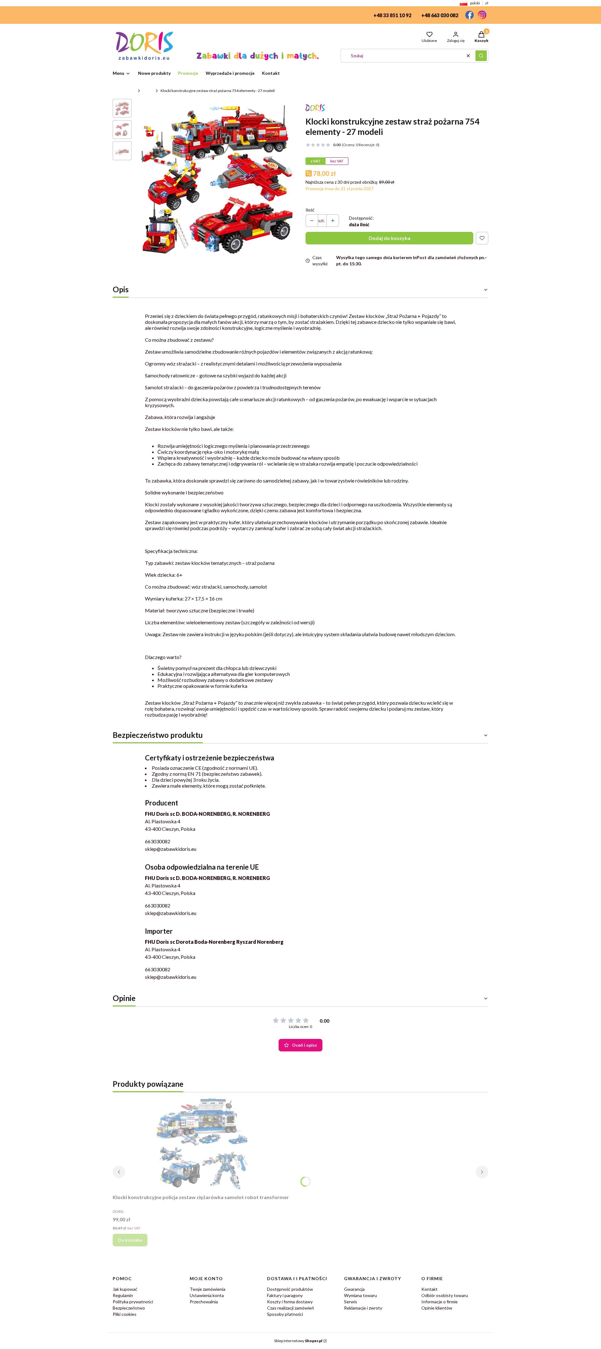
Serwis (350, 1301)
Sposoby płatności (285, 1314)
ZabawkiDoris (124, 90)
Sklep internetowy (298, 1340)
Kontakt (429, 1289)
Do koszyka (130, 1240)
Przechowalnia (204, 1301)
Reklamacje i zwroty (363, 1308)
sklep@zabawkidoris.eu (170, 849)
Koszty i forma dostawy (290, 1301)
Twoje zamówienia (207, 1289)
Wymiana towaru (360, 1295)
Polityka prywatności (133, 1301)
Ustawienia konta (207, 1295)
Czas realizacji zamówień (290, 1308)
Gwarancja (354, 1289)
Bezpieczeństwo (129, 1308)
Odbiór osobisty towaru (444, 1295)
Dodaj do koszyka (389, 238)
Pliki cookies (124, 1314)
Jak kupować (125, 1289)
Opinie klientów (436, 1308)
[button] (481, 55)
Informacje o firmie (439, 1301)
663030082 (157, 841)
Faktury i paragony (285, 1295)
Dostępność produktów (290, 1289)
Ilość (310, 209)
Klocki (148, 90)
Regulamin (123, 1295)
